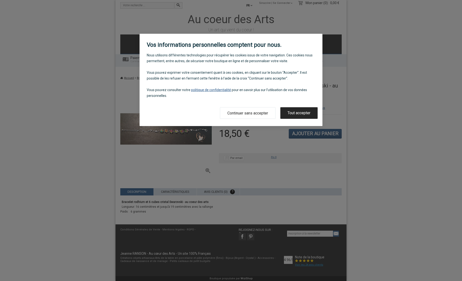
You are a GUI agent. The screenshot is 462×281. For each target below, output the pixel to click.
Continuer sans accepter (247, 113)
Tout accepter (299, 113)
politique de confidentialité (211, 90)
